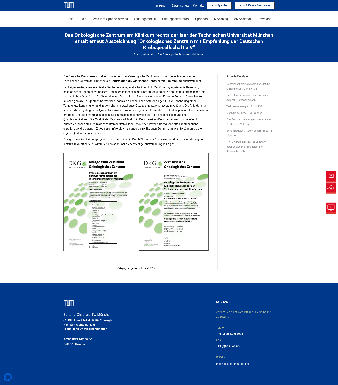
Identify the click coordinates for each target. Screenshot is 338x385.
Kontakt (198, 5)
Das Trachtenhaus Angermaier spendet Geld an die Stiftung (248, 122)
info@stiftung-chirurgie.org (232, 363)
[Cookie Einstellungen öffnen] (8, 380)
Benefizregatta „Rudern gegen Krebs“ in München (249, 133)
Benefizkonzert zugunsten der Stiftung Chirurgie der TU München (248, 86)
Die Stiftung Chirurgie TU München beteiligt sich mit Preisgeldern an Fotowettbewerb (246, 146)
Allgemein (133, 268)
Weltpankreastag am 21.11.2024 (244, 106)
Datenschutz (180, 5)
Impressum (160, 5)
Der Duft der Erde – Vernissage (244, 112)
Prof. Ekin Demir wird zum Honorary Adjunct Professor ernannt (247, 97)
